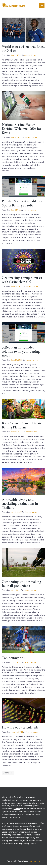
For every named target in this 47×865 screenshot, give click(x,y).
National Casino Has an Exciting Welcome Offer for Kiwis (21, 128)
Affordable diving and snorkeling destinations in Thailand (20, 503)
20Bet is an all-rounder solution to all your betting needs (21, 351)
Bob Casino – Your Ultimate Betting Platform (22, 425)
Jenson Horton (30, 55)
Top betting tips (13, 658)
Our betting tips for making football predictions (21, 583)
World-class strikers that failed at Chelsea (23, 48)
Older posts (8, 772)
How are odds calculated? (20, 727)
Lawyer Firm (35, 861)
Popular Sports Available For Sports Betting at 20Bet (22, 203)
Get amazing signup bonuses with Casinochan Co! (22, 279)
